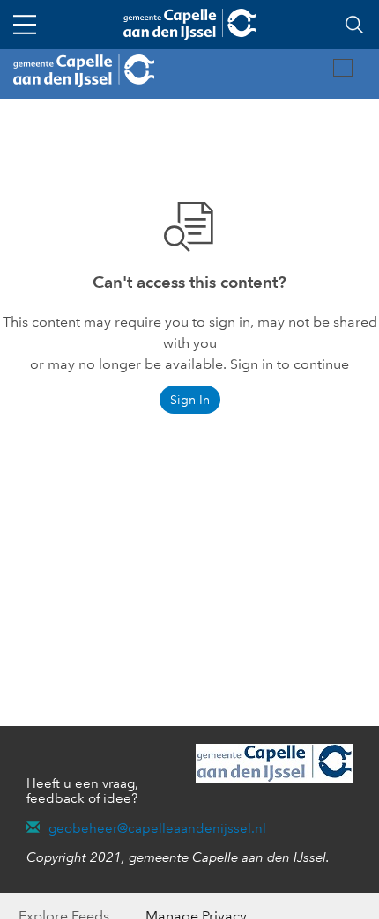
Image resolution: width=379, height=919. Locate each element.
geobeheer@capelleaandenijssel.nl (157, 828)
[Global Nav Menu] (25, 24)
